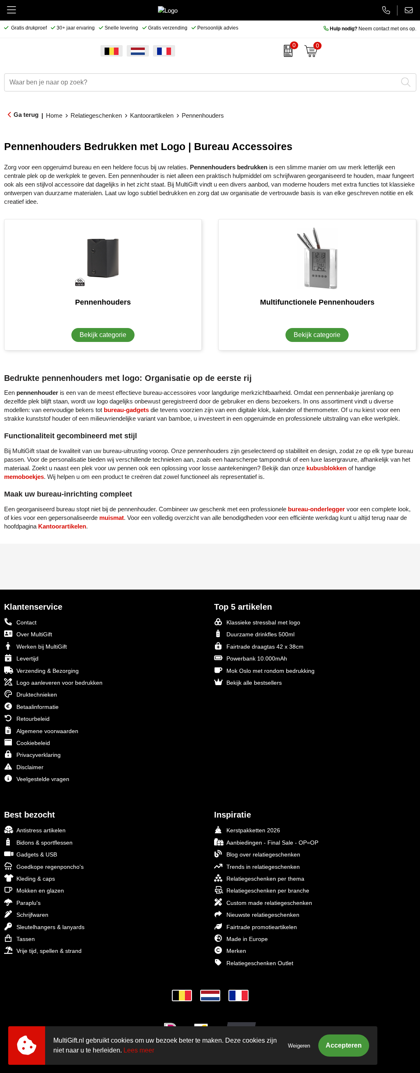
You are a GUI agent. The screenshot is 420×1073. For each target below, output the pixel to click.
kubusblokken (326, 468)
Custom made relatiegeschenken (269, 903)
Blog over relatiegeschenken (263, 854)
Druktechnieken (36, 694)
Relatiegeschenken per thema (265, 878)
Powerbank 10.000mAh (256, 658)
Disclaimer (29, 767)
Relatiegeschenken (96, 115)
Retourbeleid (33, 718)
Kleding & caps (35, 878)
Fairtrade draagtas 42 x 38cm (265, 646)
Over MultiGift (34, 634)
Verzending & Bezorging (47, 670)
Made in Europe (247, 939)
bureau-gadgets (126, 409)
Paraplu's (28, 903)
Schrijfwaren (32, 914)
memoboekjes (24, 476)
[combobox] (201, 82)
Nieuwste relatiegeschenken (262, 914)
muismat (111, 517)
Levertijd (27, 658)
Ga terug (26, 114)
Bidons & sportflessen (44, 842)
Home (54, 115)
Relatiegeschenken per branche (267, 890)
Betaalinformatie (37, 707)
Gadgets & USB (36, 854)
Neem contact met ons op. (373, 29)
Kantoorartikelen (151, 115)
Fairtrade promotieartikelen (261, 927)
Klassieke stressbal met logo (263, 622)
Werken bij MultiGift (41, 646)
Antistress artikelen (41, 830)
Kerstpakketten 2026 (253, 830)
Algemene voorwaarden (47, 731)
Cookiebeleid (33, 743)
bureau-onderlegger (316, 509)
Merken (236, 951)
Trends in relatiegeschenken (263, 866)
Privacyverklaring (38, 755)
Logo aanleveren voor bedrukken (59, 682)
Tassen (25, 939)
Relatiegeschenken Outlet (259, 963)
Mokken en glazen (40, 890)
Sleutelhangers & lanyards (50, 927)
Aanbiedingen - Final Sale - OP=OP (272, 842)
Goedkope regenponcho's (50, 866)
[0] (286, 51)
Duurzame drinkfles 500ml (260, 634)
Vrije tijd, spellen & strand (49, 951)
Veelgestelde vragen (42, 779)
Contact (26, 622)
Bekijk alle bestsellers (254, 682)
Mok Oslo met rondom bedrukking (270, 670)
